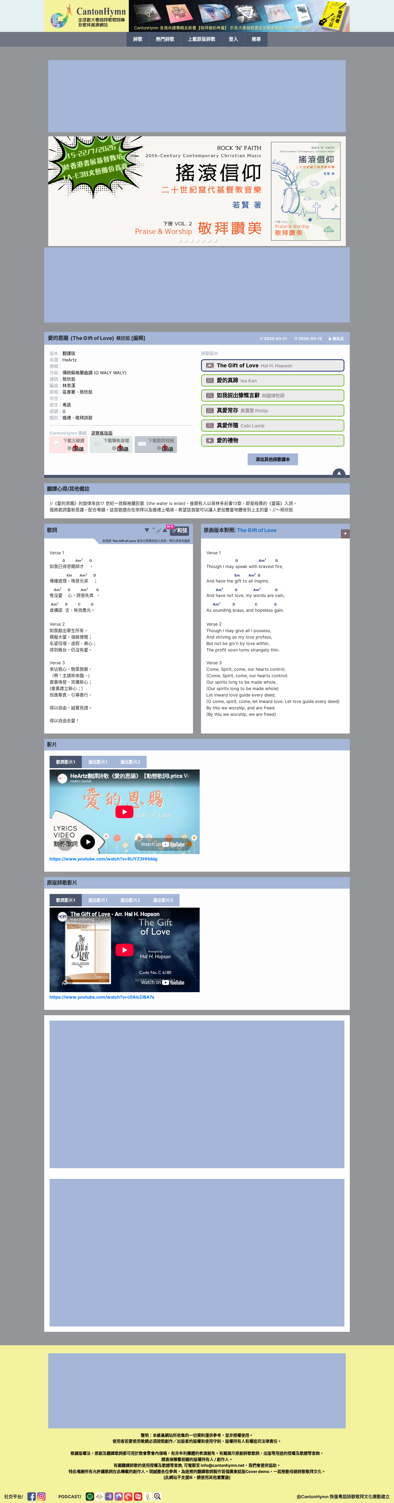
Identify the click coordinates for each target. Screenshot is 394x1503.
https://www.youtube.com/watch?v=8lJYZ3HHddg (103, 859)
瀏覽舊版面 (102, 433)
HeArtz (69, 359)
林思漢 (68, 385)
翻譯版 (68, 353)
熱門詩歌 (165, 39)
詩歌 (137, 39)
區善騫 (68, 392)
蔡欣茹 (123, 338)
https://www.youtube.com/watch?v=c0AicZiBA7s (102, 997)
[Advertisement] (197, 96)
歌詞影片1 (65, 762)
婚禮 (66, 417)
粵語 (66, 405)
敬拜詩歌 (83, 417)
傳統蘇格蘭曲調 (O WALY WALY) (94, 372)
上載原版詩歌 (201, 39)
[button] (56, 191)
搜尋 (256, 39)
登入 (233, 39)
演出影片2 (130, 762)
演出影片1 (97, 762)
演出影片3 (163, 900)
